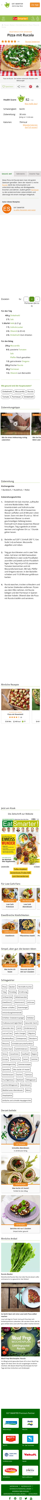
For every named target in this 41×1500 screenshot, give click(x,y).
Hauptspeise (7, 1095)
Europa (5, 1059)
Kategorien (33, 1494)
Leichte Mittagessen (10, 1085)
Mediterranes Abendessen (13, 1090)
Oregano (25, 361)
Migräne (31, 1033)
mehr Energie (20, 1033)
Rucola (4, 185)
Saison (25, 1059)
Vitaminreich (19, 1002)
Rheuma (6, 1044)
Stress (5, 1054)
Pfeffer (13, 357)
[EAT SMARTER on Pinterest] (15, 1498)
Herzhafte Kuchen (25, 987)
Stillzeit (33, 1049)
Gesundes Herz (8, 1028)
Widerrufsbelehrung (20, 1491)
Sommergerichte (9, 1064)
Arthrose (30, 1002)
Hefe (12, 323)
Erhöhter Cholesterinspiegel (13, 1018)
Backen (12, 987)
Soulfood (25, 1054)
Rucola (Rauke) (7, 1274)
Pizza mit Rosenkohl (15, 714)
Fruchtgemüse (8, 1080)
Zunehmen (14, 1054)
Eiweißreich (9, 936)
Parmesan (35, 190)
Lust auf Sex (7, 1033)
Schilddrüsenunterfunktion (22, 1044)
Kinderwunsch (30, 1028)
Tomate (5, 397)
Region (34, 1054)
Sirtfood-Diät (7, 997)
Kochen (19, 1075)
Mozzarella (15, 345)
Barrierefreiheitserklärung (15, 1494)
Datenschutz (26, 1486)
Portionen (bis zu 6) (31, 304)
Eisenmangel (23, 1007)
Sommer (34, 1059)
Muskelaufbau (8, 1038)
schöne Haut (7, 1049)
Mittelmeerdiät (21, 997)
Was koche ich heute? (20, 1188)
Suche (33, 20)
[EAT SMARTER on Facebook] (9, 1498)
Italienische (15, 1059)
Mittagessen (31, 1080)
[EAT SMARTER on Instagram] (20, 1498)
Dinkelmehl (15, 315)
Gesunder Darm (31, 1023)
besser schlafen (9, 1007)
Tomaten (22, 349)
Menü (3, 20)
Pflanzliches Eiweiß (27, 936)
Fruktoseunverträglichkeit (12, 1023)
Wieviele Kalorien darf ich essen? (30, 126)
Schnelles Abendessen (20, 1148)
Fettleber (30, 1018)
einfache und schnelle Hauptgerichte (17, 1100)
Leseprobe (5, 866)
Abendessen (25, 1085)
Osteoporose (21, 1038)
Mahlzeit (20, 1080)
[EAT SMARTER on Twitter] (25, 1498)
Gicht (19, 1028)
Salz (12, 319)
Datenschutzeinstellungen (20, 1489)
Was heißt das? (31, 103)
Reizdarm (33, 1038)
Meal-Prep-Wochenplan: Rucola (13, 1358)
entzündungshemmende (12, 1013)
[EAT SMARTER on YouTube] (31, 1498)
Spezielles (6, 1069)
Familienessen (8, 1075)
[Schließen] (1, 5)
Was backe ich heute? (21, 1069)
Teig (4, 992)
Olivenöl (13, 331)
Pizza (4, 987)
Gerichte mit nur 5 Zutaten (20, 1228)
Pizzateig (12, 992)
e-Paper (37, 866)
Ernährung (23, 992)
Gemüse (29, 1075)
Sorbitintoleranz (21, 1049)
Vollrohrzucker (16, 327)
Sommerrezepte (24, 1064)
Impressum (14, 1486)
